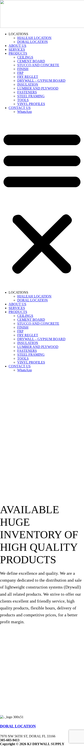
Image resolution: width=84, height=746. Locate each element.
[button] (42, 202)
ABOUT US (17, 45)
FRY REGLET (27, 77)
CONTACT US (20, 108)
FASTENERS (27, 92)
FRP (20, 73)
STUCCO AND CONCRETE (38, 65)
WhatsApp (24, 111)
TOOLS (23, 100)
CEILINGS (25, 57)
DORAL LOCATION (32, 42)
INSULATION (27, 84)
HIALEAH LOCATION (34, 38)
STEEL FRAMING (31, 96)
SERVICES (17, 49)
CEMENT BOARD (31, 61)
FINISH (22, 69)
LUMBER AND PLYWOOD (37, 88)
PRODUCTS (18, 53)
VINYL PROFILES (31, 104)
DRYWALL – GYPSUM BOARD (41, 80)
